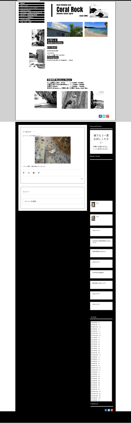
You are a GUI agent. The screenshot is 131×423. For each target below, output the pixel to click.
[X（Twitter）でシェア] (29, 173)
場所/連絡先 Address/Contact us (31, 12)
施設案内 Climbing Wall (28, 15)
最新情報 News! (25, 10)
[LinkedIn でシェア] (34, 173)
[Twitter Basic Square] (109, 410)
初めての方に (24, 5)
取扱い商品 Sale (26, 22)
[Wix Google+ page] (107, 116)
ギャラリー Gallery (26, 17)
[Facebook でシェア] (24, 173)
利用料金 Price (25, 19)
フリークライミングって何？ (29, 8)
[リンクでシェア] (39, 173)
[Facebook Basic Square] (106, 410)
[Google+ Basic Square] (112, 410)
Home (22, 3)
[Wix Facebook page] (100, 116)
